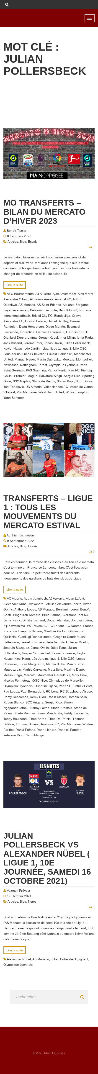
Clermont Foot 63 (75, 615)
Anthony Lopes (25, 609)
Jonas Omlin (53, 343)
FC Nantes (73, 626)
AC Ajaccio (14, 598)
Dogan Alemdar (58, 620)
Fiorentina (27, 332)
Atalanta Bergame (76, 304)
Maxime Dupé (74, 669)
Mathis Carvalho (34, 669)
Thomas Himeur (27, 724)
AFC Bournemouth (20, 294)
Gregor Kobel (48, 337)
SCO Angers (34, 702)
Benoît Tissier (16, 230)
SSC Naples (21, 381)
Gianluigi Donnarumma (20, 337)
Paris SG (65, 686)
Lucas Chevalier (33, 354)
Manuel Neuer (25, 359)
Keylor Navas (13, 348)
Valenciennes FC (56, 387)
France (88, 626)
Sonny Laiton (39, 708)
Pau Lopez (11, 691)
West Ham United (51, 392)
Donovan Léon (81, 620)
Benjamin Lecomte (43, 310)
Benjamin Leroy (67, 609)
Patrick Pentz (57, 370)
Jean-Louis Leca (33, 642)
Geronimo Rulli (77, 332)
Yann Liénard (46, 729)
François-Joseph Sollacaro (22, 631)
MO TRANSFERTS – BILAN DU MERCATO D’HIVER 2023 (44, 211)
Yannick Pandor (69, 729)
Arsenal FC (63, 299)
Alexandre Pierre (69, 604)
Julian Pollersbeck (77, 343)
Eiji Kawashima (14, 626)
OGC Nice (39, 680)
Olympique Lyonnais (63, 365)
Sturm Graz (84, 381)
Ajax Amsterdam (64, 294)
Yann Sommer (13, 397)
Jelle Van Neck (57, 642)
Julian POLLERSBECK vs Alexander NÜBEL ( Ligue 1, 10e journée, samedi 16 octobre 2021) (47, 858)
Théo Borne (37, 719)
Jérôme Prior (33, 343)
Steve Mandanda (49, 713)
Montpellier (84, 359)
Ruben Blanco (13, 702)
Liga (45, 348)
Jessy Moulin (79, 642)
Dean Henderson (31, 326)
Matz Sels (55, 669)
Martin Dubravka (49, 359)
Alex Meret (85, 294)
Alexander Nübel (15, 604)
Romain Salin (77, 697)
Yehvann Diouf (13, 735)
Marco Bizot (75, 664)
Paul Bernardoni (32, 691)
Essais (32, 241)
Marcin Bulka (55, 664)
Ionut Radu (85, 337)
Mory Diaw (79, 675)
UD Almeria (34, 387)
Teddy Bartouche (76, 713)
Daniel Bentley (58, 321)
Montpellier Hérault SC (53, 675)
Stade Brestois (61, 708)
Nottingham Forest (33, 365)
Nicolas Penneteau (17, 680)
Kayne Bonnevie (63, 653)
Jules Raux (59, 647)
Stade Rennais (25, 713)
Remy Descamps (15, 697)
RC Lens (52, 691)
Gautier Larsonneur (50, 332)
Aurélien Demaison (20, 535)
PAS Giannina (36, 370)
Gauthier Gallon (55, 631)
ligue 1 (55, 348)
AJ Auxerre (43, 294)
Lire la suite (14, 285)
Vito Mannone (27, 392)
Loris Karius (12, 354)
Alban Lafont (75, 598)
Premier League (25, 376)
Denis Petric (12, 620)
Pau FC (73, 370)
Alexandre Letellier (42, 604)
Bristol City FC (42, 315)
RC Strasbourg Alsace (76, 691)
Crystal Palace (35, 321)
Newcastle (10, 365)
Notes (32, 901)
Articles (13, 241)
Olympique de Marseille (66, 680)
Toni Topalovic (13, 387)
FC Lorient (56, 626)
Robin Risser (57, 697)
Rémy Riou (38, 697)
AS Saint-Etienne (49, 304)
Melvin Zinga (12, 675)
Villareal (9, 392)
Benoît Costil (68, 310)
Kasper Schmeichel (36, 653)
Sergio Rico (72, 376)
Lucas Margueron (31, 664)
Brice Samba (51, 615)
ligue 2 (66, 348)
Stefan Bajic (65, 381)
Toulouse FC (50, 724)
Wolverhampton (77, 392)
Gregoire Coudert (66, 637)
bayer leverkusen (15, 310)
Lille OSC (80, 348)
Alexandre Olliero (15, 299)
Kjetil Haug (22, 658)
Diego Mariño (55, 326)
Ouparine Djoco (45, 686)
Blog (23, 241)
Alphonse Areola (41, 299)
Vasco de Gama (81, 387)
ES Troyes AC (37, 626)
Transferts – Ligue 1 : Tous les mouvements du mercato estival (48, 512)
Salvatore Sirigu (50, 376)
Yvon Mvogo (35, 735)
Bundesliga (62, 315)
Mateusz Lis (12, 669)
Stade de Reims (43, 381)
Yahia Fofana (25, 729)
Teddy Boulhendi (15, 719)
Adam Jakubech (35, 598)
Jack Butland (12, 343)
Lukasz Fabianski (59, 354)
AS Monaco (26, 304)
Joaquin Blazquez (16, 647)
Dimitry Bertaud (34, 620)
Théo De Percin (59, 719)
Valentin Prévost (18, 890)
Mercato (68, 359)
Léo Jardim (32, 348)
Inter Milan (67, 337)
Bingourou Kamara (26, 615)
